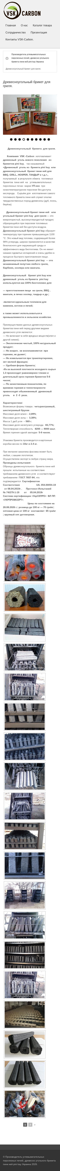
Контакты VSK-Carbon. (20, 39)
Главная (11, 25)
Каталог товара (42, 25)
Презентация (39, 32)
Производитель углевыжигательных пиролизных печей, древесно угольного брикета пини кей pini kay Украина (30, 58)
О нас (24, 25)
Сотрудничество (16, 32)
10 (49, 140)
